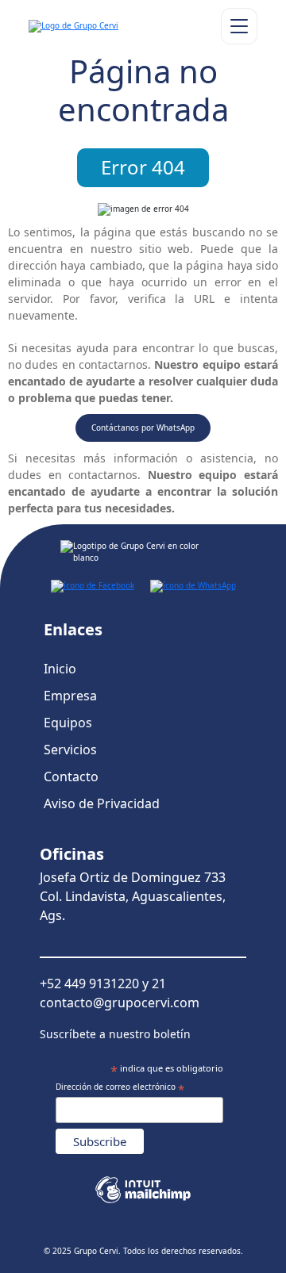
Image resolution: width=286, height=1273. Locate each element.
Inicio (60, 668)
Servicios (70, 749)
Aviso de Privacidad (102, 803)
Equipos (68, 722)
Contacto (71, 776)
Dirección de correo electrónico (120, 1088)
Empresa (70, 695)
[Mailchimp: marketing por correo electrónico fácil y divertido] (143, 1184)
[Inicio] (98, 26)
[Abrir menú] (239, 26)
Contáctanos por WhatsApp (143, 427)
